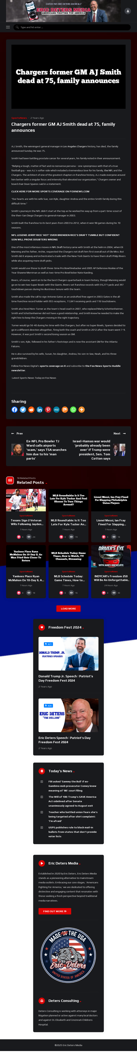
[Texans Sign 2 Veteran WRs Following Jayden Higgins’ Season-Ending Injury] (26, 500)
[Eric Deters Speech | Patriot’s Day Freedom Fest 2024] (68, 715)
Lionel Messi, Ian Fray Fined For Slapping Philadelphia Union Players (111, 524)
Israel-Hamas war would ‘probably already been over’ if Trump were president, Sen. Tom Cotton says (91, 449)
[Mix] (65, 409)
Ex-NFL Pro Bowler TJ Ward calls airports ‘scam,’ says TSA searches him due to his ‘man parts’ (46, 449)
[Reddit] (31, 409)
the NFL (108, 170)
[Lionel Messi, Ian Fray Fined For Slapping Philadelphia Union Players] (111, 500)
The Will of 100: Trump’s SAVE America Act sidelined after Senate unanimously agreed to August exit (72, 801)
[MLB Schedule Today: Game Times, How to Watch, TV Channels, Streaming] (68, 556)
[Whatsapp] (73, 409)
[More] (81, 409)
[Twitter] (23, 409)
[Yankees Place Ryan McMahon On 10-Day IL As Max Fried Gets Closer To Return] (26, 556)
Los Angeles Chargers (75, 146)
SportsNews (19, 117)
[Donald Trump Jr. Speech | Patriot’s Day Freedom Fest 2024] (68, 654)
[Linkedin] (40, 409)
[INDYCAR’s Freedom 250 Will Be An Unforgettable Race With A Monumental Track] (111, 556)
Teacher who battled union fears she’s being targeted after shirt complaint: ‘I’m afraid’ (73, 817)
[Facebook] (14, 409)
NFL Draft (57, 247)
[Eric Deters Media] (63, 11)
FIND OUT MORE (53, 911)
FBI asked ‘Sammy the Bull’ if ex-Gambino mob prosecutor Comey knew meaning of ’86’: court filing (72, 786)
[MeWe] (56, 409)
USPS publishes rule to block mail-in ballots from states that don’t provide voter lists (73, 832)
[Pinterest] (48, 409)
